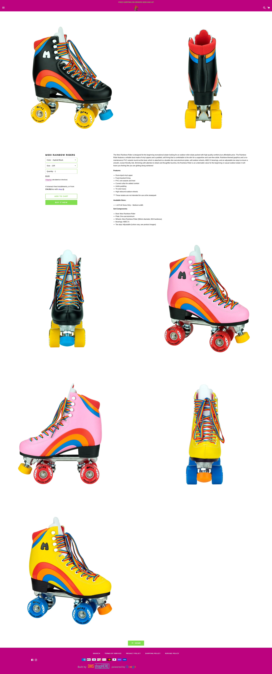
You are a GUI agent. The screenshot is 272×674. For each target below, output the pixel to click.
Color (49, 160)
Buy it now (61, 202)
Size (48, 166)
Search (96, 653)
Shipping (48, 180)
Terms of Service (113, 653)
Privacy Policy (133, 653)
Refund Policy (172, 653)
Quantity (50, 171)
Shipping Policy (152, 653)
